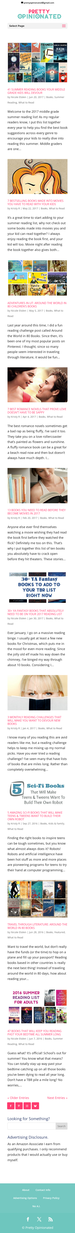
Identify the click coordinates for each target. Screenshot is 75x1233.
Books (49, 97)
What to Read (26, 102)
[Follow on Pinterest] (19, 1105)
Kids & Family (56, 823)
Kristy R (15, 208)
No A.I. (36, 1206)
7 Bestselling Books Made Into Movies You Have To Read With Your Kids (35, 202)
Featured (59, 932)
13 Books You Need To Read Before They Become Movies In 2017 (37, 511)
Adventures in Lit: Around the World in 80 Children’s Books (37, 304)
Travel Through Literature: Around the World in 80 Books (37, 926)
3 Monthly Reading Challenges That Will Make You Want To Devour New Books (34, 720)
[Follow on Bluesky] (35, 1105)
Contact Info (43, 1190)
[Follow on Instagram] (27, 1105)
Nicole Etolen (18, 97)
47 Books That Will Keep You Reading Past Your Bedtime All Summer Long (35, 1032)
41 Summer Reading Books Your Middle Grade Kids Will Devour (36, 91)
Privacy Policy (51, 1198)
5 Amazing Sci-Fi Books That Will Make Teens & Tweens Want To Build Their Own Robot (35, 816)
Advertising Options (25, 1198)
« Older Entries (18, 1098)
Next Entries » (57, 1098)
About (25, 1190)
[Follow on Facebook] (11, 1105)
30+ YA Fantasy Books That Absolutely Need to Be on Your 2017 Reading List (36, 612)
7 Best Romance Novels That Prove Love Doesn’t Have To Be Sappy (37, 410)
